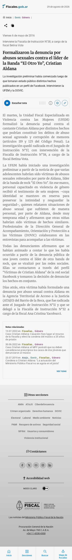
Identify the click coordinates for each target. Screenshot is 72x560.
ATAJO (29, 404)
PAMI (14, 424)
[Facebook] (22, 465)
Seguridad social (51, 424)
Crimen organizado (20, 411)
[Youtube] (36, 465)
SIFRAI (21, 431)
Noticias (56, 417)
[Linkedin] (50, 465)
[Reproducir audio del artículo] (7, 103)
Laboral (27, 417)
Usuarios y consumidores (40, 431)
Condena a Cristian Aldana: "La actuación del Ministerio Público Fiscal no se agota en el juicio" (32, 362)
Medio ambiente (41, 417)
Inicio (9, 17)
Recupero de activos (30, 424)
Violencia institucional (36, 438)
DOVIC (58, 411)
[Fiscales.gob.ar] (24, 6)
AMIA (21, 404)
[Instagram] (43, 465)
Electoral (16, 417)
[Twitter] (29, 465)
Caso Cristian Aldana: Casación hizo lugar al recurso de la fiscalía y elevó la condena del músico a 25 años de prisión (35, 337)
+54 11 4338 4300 (36, 533)
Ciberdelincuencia (44, 404)
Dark (45, 489)
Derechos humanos (42, 411)
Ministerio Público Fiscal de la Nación (44, 517)
